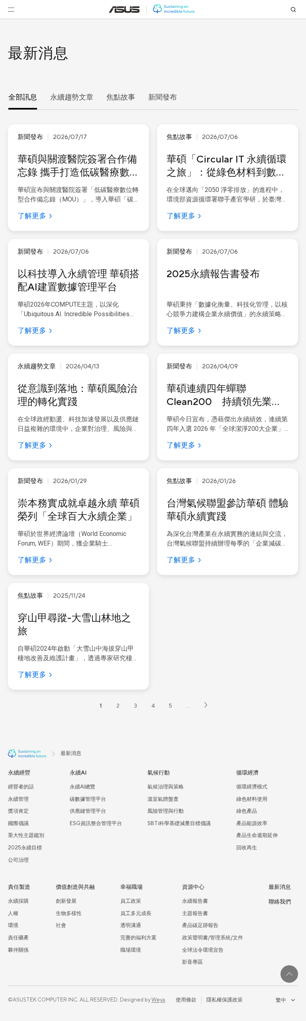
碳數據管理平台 (88, 799)
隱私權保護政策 (224, 1000)
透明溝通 (130, 925)
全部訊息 (22, 97)
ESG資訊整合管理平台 (96, 823)
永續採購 (18, 901)
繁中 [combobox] (281, 1000)
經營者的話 (21, 787)
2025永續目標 (25, 848)
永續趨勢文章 (71, 97)
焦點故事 (120, 97)
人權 (13, 913)
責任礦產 (18, 938)
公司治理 (18, 860)
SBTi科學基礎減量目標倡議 (179, 823)
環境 (13, 925)
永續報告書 (195, 901)
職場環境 (130, 950)
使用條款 (186, 1000)
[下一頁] (205, 706)
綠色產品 (246, 811)
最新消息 (280, 887)
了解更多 (32, 216)
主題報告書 (195, 913)
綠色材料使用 (251, 799)
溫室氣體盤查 (162, 799)
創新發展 (66, 901)
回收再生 (246, 848)
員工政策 (130, 901)
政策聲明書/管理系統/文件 (212, 938)
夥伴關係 (18, 950)
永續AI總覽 (82, 787)
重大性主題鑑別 (26, 835)
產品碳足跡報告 (200, 925)
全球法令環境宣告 (203, 950)
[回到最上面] (289, 974)
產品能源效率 (251, 823)
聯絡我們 (280, 902)
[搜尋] (293, 9)
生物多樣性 (69, 913)
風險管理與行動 (165, 811)
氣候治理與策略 (165, 787)
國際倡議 (18, 823)
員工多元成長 (135, 913)
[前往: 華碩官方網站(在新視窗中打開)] (124, 9)
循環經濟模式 (251, 787)
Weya (158, 1000)
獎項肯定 (18, 811)
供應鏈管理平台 (88, 811)
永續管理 (18, 799)
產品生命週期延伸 (257, 835)
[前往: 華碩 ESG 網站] (173, 9)
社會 (61, 925)
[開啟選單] (11, 10)
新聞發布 (162, 97)
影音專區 (192, 962)
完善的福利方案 (138, 938)
